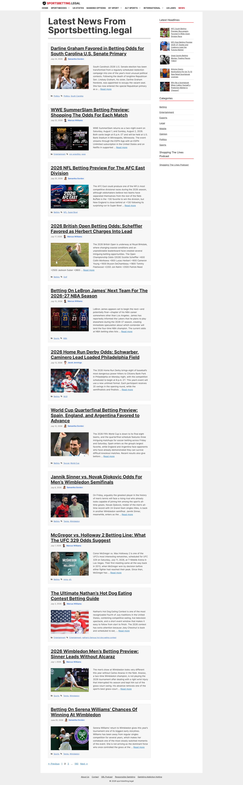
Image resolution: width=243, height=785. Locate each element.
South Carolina (77, 96)
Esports (163, 117)
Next (84, 764)
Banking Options (96, 8)
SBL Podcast (107, 777)
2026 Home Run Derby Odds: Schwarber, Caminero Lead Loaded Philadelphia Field (95, 354)
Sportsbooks (59, 8)
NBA (65, 338)
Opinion (163, 134)
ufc (70, 579)
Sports (56, 338)
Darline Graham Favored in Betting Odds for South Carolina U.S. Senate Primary (97, 51)
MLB (65, 396)
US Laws (171, 8)
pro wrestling (74, 154)
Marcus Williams (75, 120)
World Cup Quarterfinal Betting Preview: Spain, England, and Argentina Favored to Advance (95, 415)
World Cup (74, 463)
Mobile (162, 128)
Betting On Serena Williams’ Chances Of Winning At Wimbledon (94, 712)
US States (78, 8)
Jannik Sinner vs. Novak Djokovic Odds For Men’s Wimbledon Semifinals (96, 479)
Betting (57, 212)
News (181, 8)
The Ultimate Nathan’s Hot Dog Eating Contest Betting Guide (91, 595)
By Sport (113, 8)
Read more (106, 89)
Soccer (66, 463)
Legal (162, 123)
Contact (95, 777)
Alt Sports (131, 8)
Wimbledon (75, 521)
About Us (85, 777)
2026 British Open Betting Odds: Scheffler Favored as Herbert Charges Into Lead (96, 228)
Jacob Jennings (75, 362)
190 (76, 764)
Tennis (66, 521)
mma (66, 579)
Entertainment (59, 154)
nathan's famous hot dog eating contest (99, 637)
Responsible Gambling (125, 777)
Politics (57, 96)
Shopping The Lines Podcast (174, 165)
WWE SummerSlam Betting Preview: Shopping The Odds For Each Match (90, 112)
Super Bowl (73, 212)
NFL (65, 212)
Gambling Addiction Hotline (150, 777)
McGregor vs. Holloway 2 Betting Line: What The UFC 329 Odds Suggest (98, 537)
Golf (65, 277)
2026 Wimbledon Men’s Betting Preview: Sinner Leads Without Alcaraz (95, 654)
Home (45, 8)
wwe (84, 154)
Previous (53, 764)
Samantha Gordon (76, 59)
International (152, 8)
